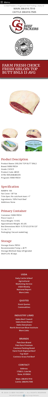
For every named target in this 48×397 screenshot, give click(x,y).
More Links (24, 292)
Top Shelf (24, 354)
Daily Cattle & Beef (24, 278)
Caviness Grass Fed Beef (24, 356)
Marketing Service (24, 284)
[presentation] (24, 104)
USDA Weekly (24, 287)
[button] (12, 132)
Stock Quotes (24, 304)
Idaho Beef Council (24, 319)
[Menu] (2, 2)
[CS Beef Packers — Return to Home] (24, 25)
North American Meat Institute (24, 327)
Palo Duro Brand (24, 342)
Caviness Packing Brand (24, 348)
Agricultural (24, 281)
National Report (24, 289)
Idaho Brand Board (24, 322)
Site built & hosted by (24, 395)
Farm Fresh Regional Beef (24, 351)
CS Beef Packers (16, 393)
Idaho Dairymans (24, 325)
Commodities (24, 307)
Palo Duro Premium (24, 345)
